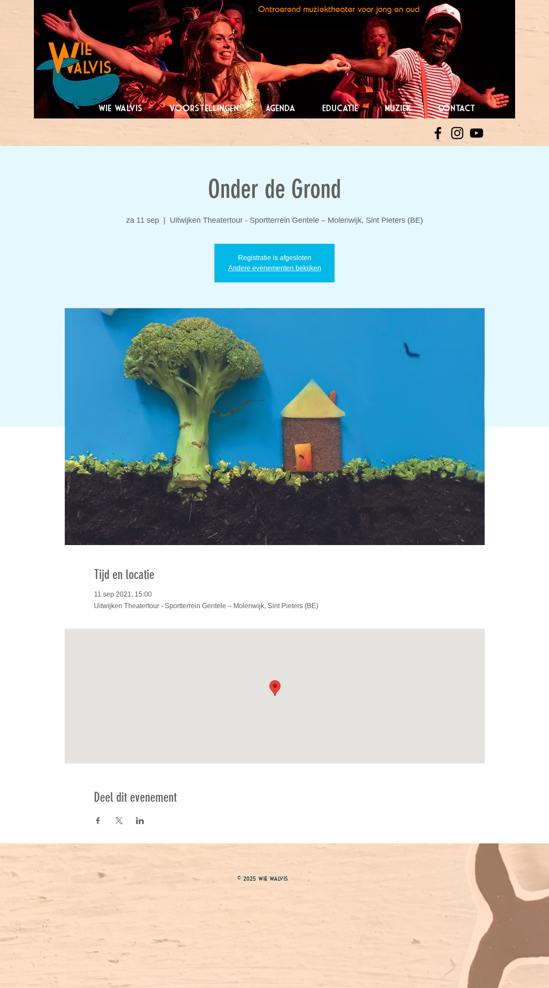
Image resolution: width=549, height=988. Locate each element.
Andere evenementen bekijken (274, 268)
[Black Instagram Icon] (457, 133)
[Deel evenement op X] (119, 820)
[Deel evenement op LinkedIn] (140, 820)
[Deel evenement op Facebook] (98, 820)
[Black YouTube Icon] (476, 133)
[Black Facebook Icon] (438, 133)
